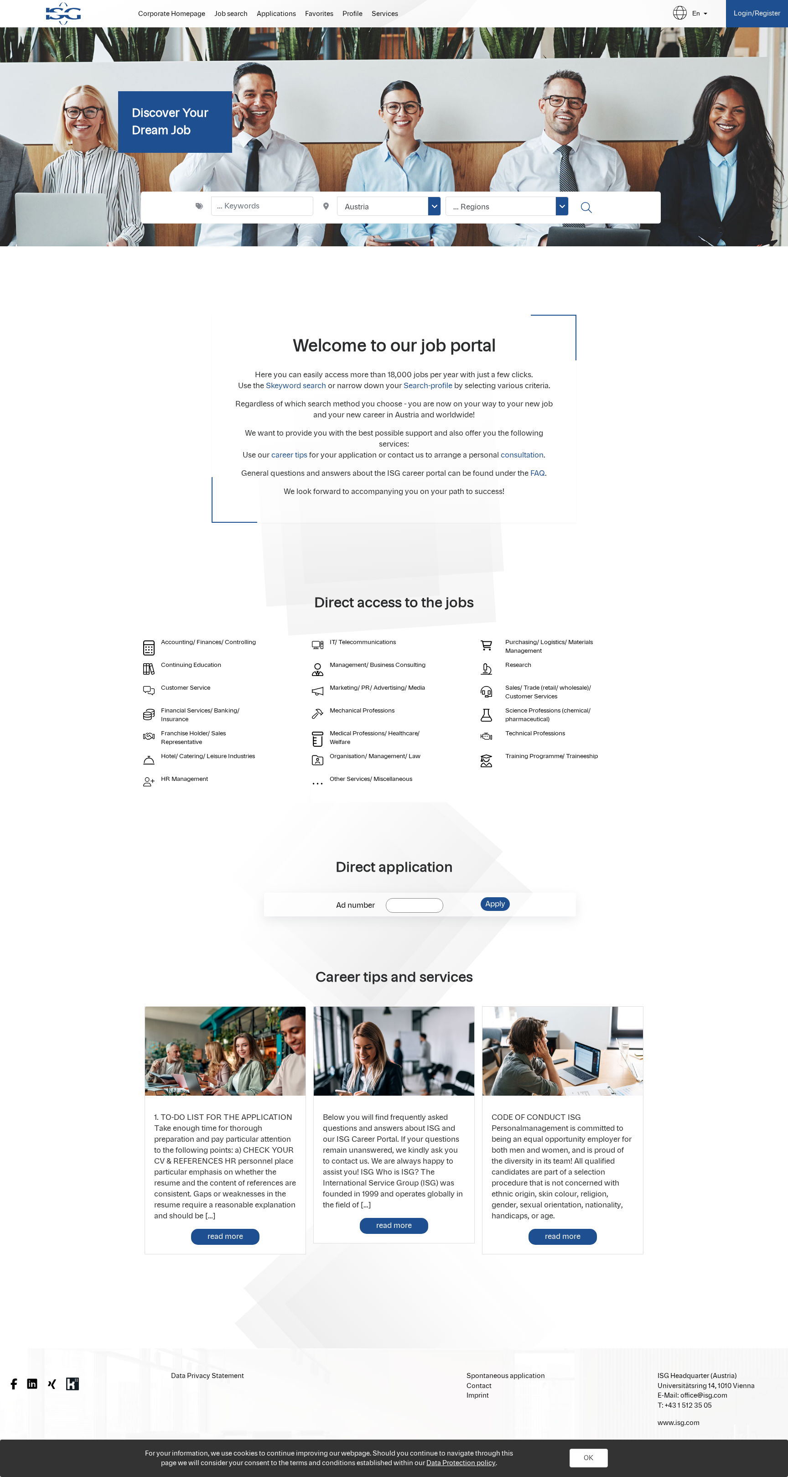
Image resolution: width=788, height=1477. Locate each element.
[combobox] (389, 206)
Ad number (355, 905)
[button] (589, 1458)
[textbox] (262, 206)
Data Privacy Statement (207, 1376)
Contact (479, 1386)
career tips (289, 455)
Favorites (319, 14)
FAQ (537, 473)
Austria (357, 207)
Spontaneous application (506, 1376)
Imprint (478, 1395)
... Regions (471, 207)
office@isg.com (703, 1395)
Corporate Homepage (171, 14)
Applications (276, 14)
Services (385, 14)
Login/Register (757, 13)
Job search (231, 14)
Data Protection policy (461, 1463)
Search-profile (428, 386)
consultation (522, 455)
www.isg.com (679, 1423)
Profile (352, 14)
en (696, 13)
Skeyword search (296, 386)
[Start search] (587, 207)
